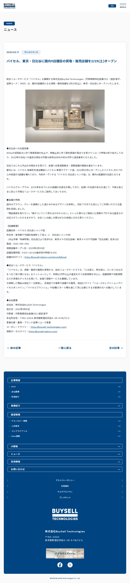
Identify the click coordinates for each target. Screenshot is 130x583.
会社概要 (15, 392)
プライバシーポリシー (65, 480)
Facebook (59, 564)
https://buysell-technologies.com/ (48, 327)
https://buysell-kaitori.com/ (43, 331)
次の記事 (114, 348)
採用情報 (15, 461)
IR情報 (14, 446)
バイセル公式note (65, 553)
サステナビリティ (65, 492)
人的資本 (15, 426)
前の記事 (15, 348)
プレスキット (65, 498)
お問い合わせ (18, 469)
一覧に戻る (65, 348)
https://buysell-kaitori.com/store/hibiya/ (45, 257)
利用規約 (65, 486)
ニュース (15, 454)
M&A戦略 (15, 436)
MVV (13, 386)
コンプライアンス (19, 431)
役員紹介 (15, 397)
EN (112, 6)
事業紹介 (15, 405)
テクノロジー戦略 (19, 421)
